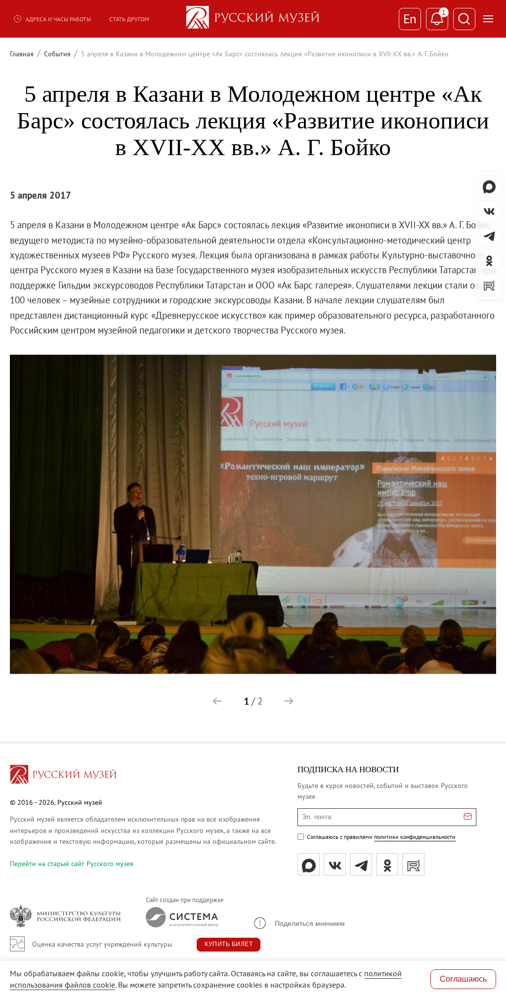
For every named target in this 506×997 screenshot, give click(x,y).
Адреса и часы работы (58, 19)
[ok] (387, 864)
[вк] (335, 864)
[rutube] (413, 864)
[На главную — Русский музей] (253, 19)
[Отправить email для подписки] (468, 817)
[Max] (308, 864)
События (57, 53)
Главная (22, 53)
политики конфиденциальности (415, 836)
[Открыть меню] (488, 18)
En (410, 19)
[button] (217, 701)
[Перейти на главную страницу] (63, 776)
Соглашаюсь (463, 979)
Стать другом (129, 19)
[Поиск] (464, 19)
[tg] (361, 864)
